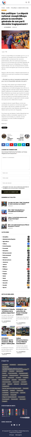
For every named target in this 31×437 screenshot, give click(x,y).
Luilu (3, 384)
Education (16, 250)
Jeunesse (16, 262)
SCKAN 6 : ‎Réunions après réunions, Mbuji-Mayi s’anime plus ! (8, 341)
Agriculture (16, 241)
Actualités (16, 236)
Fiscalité (18, 377)
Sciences (16, 280)
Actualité (5, 364)
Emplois (4, 375)
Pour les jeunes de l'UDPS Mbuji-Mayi (11, 388)
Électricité (22, 399)
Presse (16, 271)
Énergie (4, 401)
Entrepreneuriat (16, 253)
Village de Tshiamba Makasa (9, 397)
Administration (22, 364)
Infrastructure (22, 379)
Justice (16, 264)
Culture (16, 243)
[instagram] (16, 425)
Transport (13, 394)
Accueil (3, 7)
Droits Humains (16, 246)
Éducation (14, 399)
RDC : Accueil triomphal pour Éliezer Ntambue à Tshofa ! (18, 225)
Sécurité (16, 282)
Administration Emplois (16, 239)
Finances (16, 257)
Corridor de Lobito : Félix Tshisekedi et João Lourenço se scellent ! (18, 203)
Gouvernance (6, 379)
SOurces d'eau (14, 392)
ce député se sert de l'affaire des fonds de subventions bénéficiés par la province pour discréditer (15, 369)
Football (25, 377)
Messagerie (18, 434)
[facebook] (11, 425)
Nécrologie (24, 384)
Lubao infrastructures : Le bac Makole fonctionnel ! (22, 340)
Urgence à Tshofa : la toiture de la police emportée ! (8, 311)
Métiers (16, 266)
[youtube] (14, 425)
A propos (11, 434)
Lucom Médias (7, 27)
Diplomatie (19, 371)
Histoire (14, 379)
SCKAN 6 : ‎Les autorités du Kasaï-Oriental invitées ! (21, 312)
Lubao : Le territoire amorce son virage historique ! (17, 218)
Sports (16, 287)
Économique (5, 399)
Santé (16, 276)
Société (7, 7)
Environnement (16, 255)
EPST (4, 377)
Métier (10, 384)
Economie (16, 248)
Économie (22, 397)
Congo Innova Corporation (15, 432)
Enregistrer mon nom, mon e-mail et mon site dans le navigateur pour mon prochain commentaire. (16, 187)
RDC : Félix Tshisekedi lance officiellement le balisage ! (16, 210)
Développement (23, 373)
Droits (4, 373)
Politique (4, 127)
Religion (16, 273)
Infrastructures (16, 259)
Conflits (4, 371)
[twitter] (19, 425)
